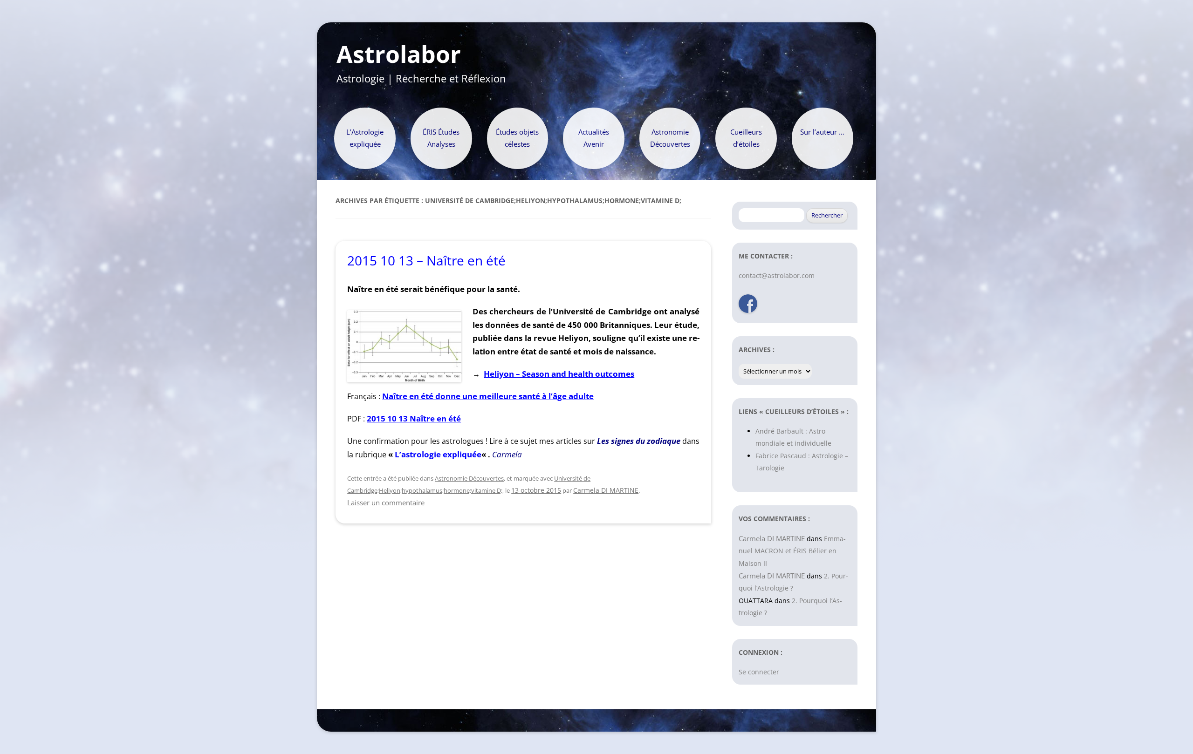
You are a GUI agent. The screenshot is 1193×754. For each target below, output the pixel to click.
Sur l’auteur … (822, 132)
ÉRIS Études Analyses (441, 138)
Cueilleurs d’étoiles (746, 138)
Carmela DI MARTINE (605, 490)
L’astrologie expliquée (438, 454)
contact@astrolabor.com (777, 275)
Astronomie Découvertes (670, 138)
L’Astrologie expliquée (365, 138)
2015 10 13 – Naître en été (426, 260)
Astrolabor (398, 54)
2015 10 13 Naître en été (414, 418)
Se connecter (759, 671)
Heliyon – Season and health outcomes (559, 373)
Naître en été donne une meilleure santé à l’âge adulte (488, 396)
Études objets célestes (517, 138)
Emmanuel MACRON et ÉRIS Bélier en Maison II (792, 551)
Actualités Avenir (593, 138)
